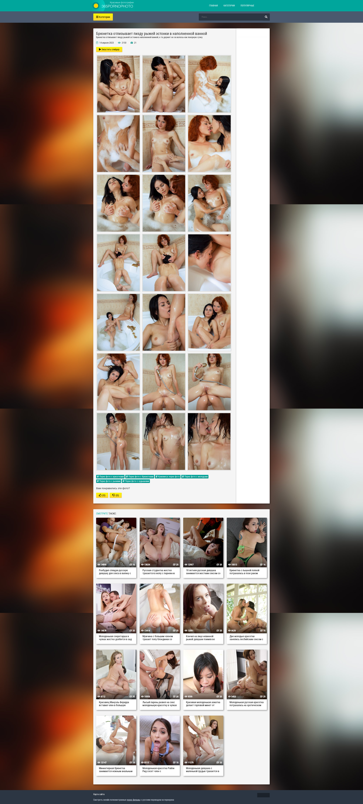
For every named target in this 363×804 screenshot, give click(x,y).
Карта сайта (99, 794)
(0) (103, 495)
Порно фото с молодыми (196, 476)
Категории (229, 5)
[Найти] (266, 17)
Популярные (247, 5)
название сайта (113, 5)
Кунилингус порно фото (169, 476)
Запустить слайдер (110, 49)
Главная (213, 5)
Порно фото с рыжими (109, 481)
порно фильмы (133, 799)
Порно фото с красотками (111, 476)
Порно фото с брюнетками (140, 476)
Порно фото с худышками (136, 481)
